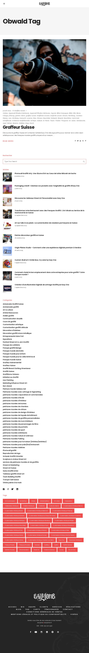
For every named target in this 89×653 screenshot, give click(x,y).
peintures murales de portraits (15, 427)
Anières (5, 113)
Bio (22, 607)
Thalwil (57, 120)
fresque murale (9, 545)
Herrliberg (71, 115)
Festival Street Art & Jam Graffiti (16, 342)
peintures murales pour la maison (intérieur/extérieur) (25, 441)
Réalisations (73, 607)
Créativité (41, 506)
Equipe (32, 607)
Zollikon (22, 123)
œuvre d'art (71, 550)
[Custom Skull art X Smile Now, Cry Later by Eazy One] (7, 263)
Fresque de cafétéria (11, 345)
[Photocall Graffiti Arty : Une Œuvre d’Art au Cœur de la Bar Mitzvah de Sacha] (7, 177)
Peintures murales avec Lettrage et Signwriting (22, 392)
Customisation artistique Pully (14, 530)
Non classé (7, 386)
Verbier (9, 123)
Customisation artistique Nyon (39, 525)
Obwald (60, 118)
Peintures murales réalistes (14, 447)
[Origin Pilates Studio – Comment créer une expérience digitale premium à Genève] (7, 251)
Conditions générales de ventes (44, 612)
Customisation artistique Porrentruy (63, 525)
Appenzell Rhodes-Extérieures (19, 113)
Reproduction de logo (11, 453)
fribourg (12, 115)
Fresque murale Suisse (12, 359)
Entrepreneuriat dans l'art (13, 336)
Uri (70, 120)
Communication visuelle (12, 318)
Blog (18, 609)
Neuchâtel (46, 118)
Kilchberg (15, 118)
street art (36, 550)
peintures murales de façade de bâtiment (20, 415)
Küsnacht (23, 118)
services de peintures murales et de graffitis (21, 462)
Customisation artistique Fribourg (62, 510)
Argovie (53, 113)
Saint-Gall (75, 118)
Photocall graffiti (9, 450)
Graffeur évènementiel (12, 362)
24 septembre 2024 (21, 215)
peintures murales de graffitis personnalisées (21, 418)
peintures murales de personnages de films (20, 424)
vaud (4, 123)
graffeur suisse (31, 115)
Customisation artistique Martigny (15, 520)
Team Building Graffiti (12, 477)
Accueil (12, 607)
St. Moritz (46, 120)
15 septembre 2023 (21, 225)
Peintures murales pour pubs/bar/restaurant (21, 444)
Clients (44, 607)
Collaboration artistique (11, 506)
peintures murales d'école (13, 398)
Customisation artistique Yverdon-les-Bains (41, 540)
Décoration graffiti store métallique (17, 333)
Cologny (5, 115)
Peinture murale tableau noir (14, 389)
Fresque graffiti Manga (12, 348)
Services (57, 607)
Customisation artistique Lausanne (70, 515)
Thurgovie (64, 120)
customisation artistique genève (14, 515)
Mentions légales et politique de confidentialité (39, 614)
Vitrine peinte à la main (12, 482)
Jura (9, 118)
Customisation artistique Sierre (14, 535)
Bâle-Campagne (62, 113)
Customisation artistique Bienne (73, 506)
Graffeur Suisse (20, 110)
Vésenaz (15, 123)
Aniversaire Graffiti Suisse (13, 304)
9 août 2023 (7, 110)
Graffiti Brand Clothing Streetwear (16, 368)
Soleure (39, 120)
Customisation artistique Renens (36, 530)
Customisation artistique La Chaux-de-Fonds (42, 515)
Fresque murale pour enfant (14, 354)
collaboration (68, 501)
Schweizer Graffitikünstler (21, 120)
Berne (78, 113)
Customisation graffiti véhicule (15, 327)
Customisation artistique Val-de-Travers (62, 535)
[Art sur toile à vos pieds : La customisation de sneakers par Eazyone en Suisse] (7, 226)
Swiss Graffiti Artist (10, 471)
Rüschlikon (67, 118)
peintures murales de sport (14, 430)
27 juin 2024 (18, 201)
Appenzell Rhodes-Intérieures (40, 113)
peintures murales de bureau (14, 403)
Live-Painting (8, 380)
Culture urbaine (54, 506)
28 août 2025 (19, 250)
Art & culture (8, 310)
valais (74, 120)
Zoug (27, 123)
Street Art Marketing (11, 465)
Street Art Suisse (9, 468)
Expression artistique (75, 540)
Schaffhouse (7, 120)
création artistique (28, 506)
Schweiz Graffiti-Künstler (13, 456)
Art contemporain (10, 501)
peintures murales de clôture (14, 409)
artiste (33, 501)
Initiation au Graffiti (10, 377)
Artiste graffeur (44, 501)
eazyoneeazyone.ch (44, 622)
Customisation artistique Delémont (38, 510)
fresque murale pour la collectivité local (19, 357)
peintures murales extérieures (15, 433)
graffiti (56, 545)
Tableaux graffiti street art (13, 474)
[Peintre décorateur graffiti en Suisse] (7, 238)
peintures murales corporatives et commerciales (23, 395)
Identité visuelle (9, 550)
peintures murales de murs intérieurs (18, 421)
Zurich (32, 123)
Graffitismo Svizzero (11, 374)
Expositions (7, 339)
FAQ (27, 609)
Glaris (23, 115)
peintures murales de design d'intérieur (19, 412)
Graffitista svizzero (43, 115)
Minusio (39, 118)
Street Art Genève (49, 550)
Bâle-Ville (72, 113)
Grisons (65, 115)
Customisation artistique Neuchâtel (15, 525)
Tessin (52, 120)
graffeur (46, 545)
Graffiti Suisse (8, 371)
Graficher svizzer (56, 115)
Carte (37, 609)
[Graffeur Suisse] (44, 72)
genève (17, 115)
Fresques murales (24, 545)
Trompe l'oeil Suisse (11, 480)
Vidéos (74, 614)
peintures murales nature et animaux (18, 436)
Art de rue (23, 501)
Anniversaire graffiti (11, 307)
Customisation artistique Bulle (14, 510)
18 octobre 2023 (20, 238)
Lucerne (29, 118)
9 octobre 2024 (19, 176)
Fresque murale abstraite (13, 351)
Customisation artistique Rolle (60, 530)
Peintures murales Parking (13, 439)
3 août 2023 (18, 188)
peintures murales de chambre (15, 406)
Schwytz (33, 120)
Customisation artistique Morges (64, 520)
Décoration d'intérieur (11, 330)
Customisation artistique (13, 324)
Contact (68, 609)
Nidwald (54, 118)
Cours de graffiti (9, 321)
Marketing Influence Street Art (15, 383)
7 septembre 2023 (20, 262)
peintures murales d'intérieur (14, 400)
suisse (61, 550)
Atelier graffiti (8, 316)
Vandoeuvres (80, 120)
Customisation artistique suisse (37, 535)
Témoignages (51, 609)
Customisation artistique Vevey (14, 540)
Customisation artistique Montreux (40, 520)
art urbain (57, 501)
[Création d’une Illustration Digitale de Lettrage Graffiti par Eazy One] (7, 288)
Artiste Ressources (10, 313)
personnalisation (24, 550)
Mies (34, 118)
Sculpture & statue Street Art (14, 459)
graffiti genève (67, 545)
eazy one (61, 540)
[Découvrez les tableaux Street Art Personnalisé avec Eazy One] (7, 201)
